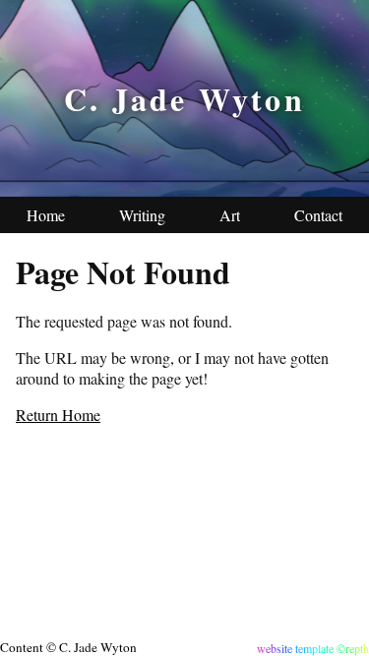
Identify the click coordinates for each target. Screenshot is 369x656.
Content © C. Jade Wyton (68, 647)
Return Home (58, 414)
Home (46, 215)
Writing (142, 215)
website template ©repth (313, 648)
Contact (318, 215)
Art (229, 215)
